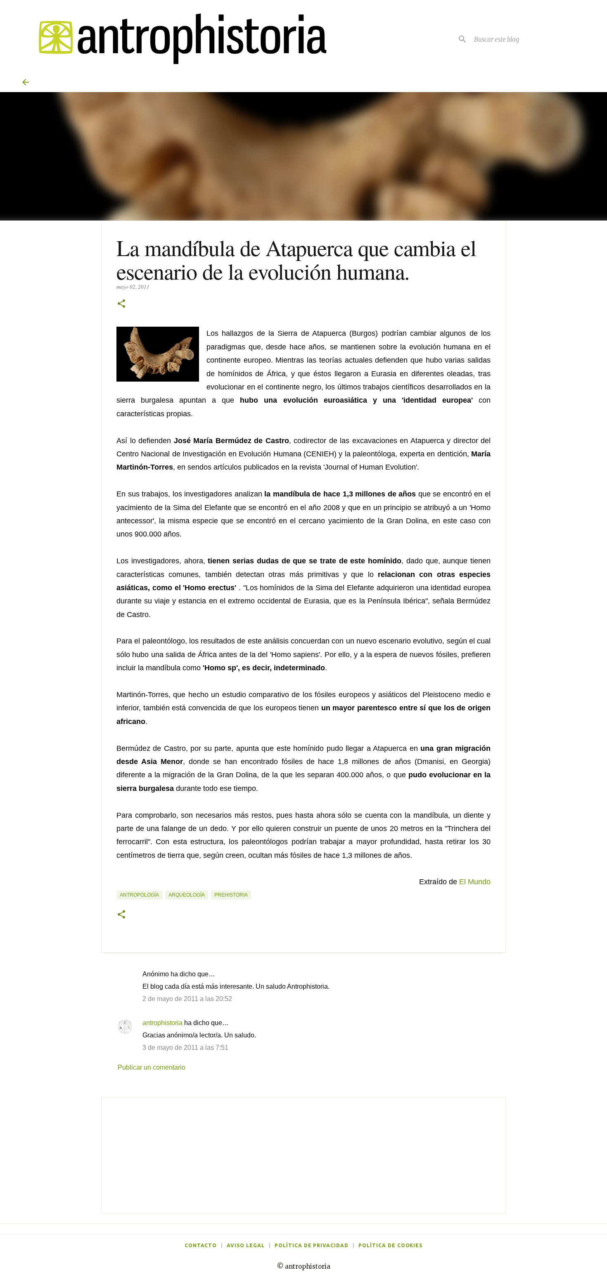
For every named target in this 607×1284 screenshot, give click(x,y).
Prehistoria (231, 895)
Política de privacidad (312, 1245)
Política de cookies (390, 1245)
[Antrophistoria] (177, 39)
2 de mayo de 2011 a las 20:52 (187, 998)
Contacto (201, 1245)
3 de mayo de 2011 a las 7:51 (185, 1047)
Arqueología (186, 895)
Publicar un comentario (151, 1067)
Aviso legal (246, 1245)
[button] (121, 304)
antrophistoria (162, 1022)
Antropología (139, 895)
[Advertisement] (303, 1155)
